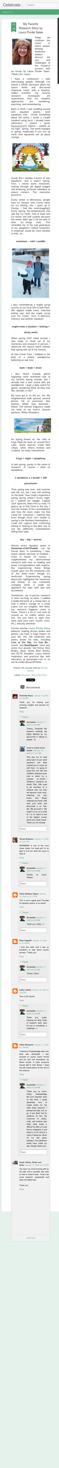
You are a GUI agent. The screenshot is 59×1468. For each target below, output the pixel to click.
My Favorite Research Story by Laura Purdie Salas (31, 28)
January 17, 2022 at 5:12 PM (37, 1165)
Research (25, 674)
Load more (30, 1237)
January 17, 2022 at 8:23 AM (36, 723)
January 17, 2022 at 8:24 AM (36, 1012)
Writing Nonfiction (39, 674)
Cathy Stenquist (26, 1044)
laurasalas (31, 722)
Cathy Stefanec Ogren (29, 893)
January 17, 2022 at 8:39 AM (36, 1086)
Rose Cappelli (25, 940)
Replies (25, 717)
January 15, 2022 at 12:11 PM (32, 895)
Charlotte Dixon (26, 695)
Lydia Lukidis (25, 989)
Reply (21, 711)
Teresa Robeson (26, 838)
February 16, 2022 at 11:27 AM (35, 751)
